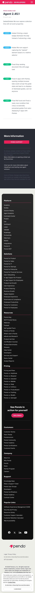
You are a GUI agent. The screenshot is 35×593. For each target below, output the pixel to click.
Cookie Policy (11, 582)
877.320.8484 (8, 559)
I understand (17, 589)
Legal (5, 554)
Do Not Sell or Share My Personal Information (17, 585)
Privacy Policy (12, 554)
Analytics (7, 205)
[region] (17, 582)
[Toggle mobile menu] (32, 2)
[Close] (32, 575)
